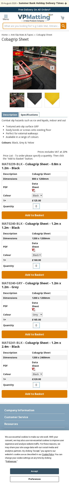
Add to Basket (34, 215)
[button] (34, 410)
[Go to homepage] (34, 18)
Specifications (29, 114)
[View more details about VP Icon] (51, 15)
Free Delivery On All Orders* (34, 9)
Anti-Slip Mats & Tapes (22, 34)
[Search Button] (63, 26)
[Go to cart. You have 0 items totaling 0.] (62, 18)
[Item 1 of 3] (34, 67)
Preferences (34, 479)
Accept (34, 471)
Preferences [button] (11, 461)
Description (10, 114)
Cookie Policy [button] (48, 454)
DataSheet (35, 185)
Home (5, 34)
